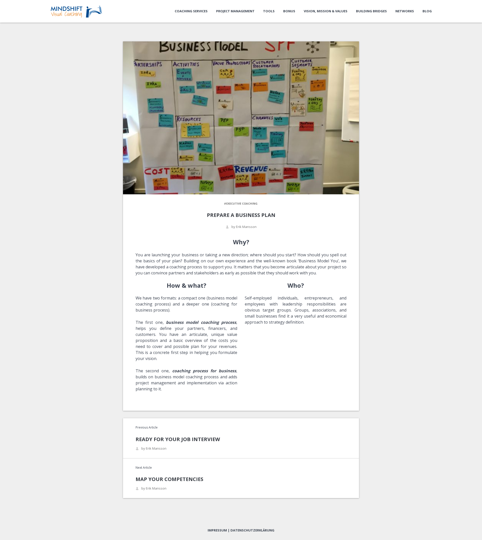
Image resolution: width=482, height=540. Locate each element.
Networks (404, 11)
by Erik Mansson (244, 227)
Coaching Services (191, 11)
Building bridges (371, 11)
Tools (269, 11)
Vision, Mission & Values (325, 11)
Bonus (289, 11)
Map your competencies (169, 479)
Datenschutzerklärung (252, 530)
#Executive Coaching (241, 203)
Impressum (217, 530)
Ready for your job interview (178, 439)
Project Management (235, 11)
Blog (427, 11)
